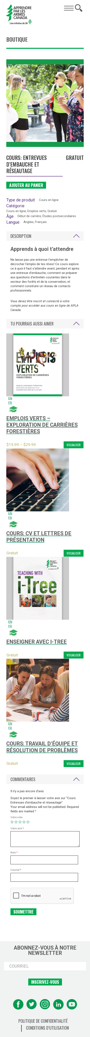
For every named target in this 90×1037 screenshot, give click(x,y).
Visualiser (74, 444)
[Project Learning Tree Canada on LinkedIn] (58, 1004)
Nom (14, 852)
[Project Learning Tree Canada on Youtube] (72, 1004)
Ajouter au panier (26, 185)
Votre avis (17, 828)
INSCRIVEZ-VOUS (45, 982)
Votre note (16, 817)
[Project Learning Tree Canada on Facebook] (18, 1004)
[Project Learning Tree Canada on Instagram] (45, 1004)
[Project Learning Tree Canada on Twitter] (31, 1004)
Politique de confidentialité (43, 1021)
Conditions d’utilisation (47, 1028)
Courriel (15, 869)
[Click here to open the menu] (69, 8)
